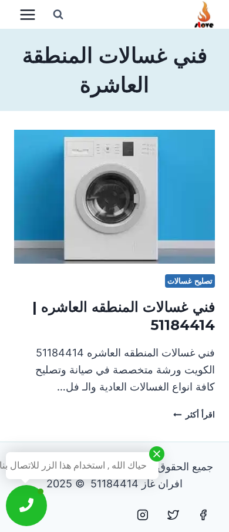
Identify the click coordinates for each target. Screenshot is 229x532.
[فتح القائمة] (28, 14)
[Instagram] (142, 515)
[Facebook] (203, 515)
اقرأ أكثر (194, 414)
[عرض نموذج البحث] (58, 14)
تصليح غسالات (190, 281)
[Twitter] (173, 515)
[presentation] (114, 197)
